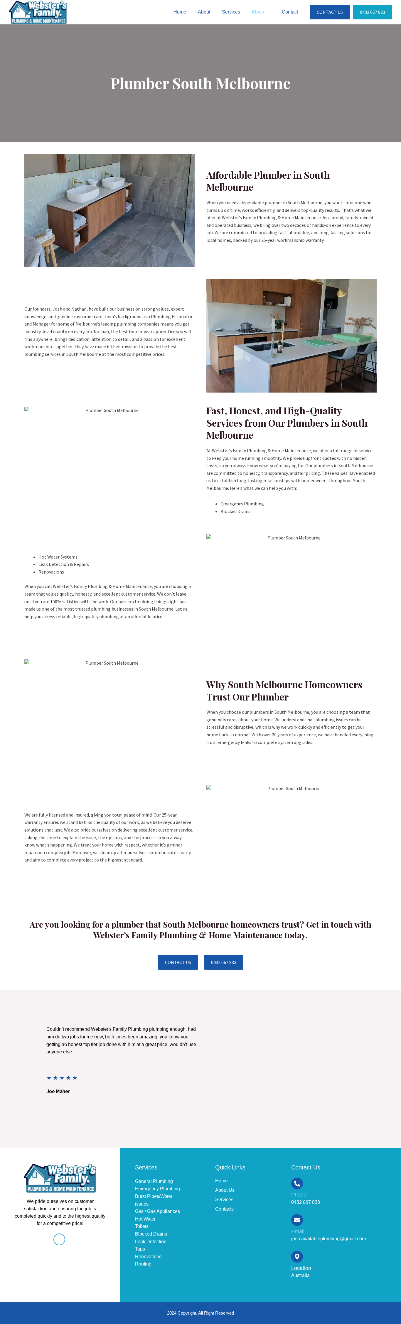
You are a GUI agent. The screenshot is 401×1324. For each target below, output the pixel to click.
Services (231, 11)
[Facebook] (59, 1239)
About (204, 11)
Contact (290, 11)
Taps (140, 1248)
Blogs (258, 11)
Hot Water (145, 1218)
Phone (298, 1195)
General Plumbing (154, 1181)
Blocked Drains (151, 1233)
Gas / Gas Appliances (157, 1211)
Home (179, 11)
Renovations (148, 1256)
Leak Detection (150, 1241)
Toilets (142, 1226)
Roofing (143, 1263)
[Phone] (297, 1183)
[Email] (297, 1220)
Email (297, 1231)
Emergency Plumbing (157, 1188)
